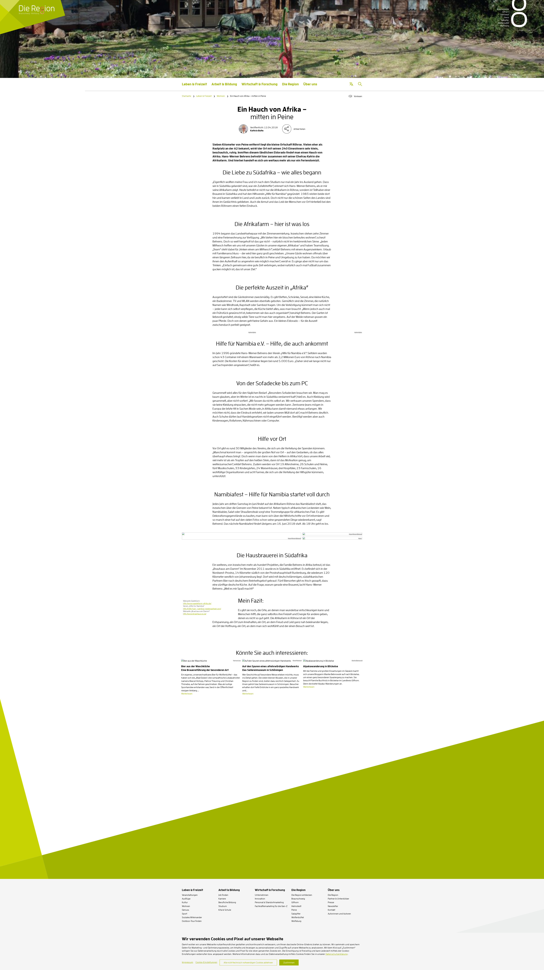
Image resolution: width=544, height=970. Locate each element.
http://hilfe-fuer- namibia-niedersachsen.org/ (202, 609)
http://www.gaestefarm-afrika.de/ (197, 603)
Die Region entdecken (301, 895)
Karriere (222, 898)
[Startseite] (36, 10)
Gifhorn (295, 902)
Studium (222, 906)
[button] (351, 84)
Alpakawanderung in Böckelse (320, 666)
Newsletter (333, 906)
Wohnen (221, 96)
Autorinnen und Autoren (339, 913)
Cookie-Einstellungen (206, 962)
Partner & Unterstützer (338, 898)
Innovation (260, 898)
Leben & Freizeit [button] (194, 86)
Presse (331, 902)
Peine (294, 910)
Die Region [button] (290, 86)
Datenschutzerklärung (337, 954)
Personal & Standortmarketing (269, 902)
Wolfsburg (296, 921)
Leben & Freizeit (204, 96)
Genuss (185, 910)
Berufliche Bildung (227, 902)
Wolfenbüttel (297, 917)
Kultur (185, 902)
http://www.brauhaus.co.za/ (194, 614)
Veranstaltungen (190, 895)
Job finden (223, 895)
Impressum (187, 962)
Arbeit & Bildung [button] (224, 86)
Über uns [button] (310, 86)
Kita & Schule (224, 910)
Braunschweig (298, 898)
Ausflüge (186, 898)
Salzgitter (295, 913)
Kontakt (331, 910)
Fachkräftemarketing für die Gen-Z (271, 906)
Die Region (333, 895)
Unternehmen (261, 895)
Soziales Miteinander (192, 917)
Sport (184, 913)
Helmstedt (296, 906)
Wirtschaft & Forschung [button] (260, 86)
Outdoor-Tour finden (192, 921)
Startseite (186, 96)
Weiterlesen (186, 693)
